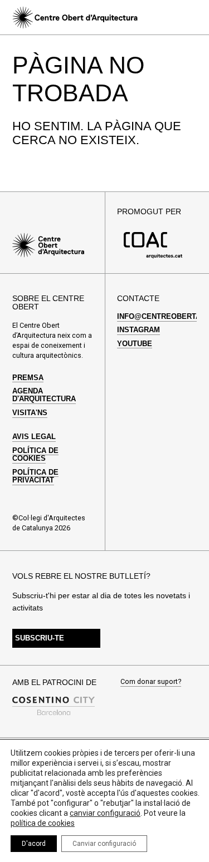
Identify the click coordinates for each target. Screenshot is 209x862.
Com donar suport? (150, 682)
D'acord (34, 844)
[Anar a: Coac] (153, 256)
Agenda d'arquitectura (44, 395)
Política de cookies (35, 454)
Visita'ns (29, 413)
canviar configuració (105, 813)
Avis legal (34, 437)
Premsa (27, 378)
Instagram (138, 330)
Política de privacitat (35, 476)
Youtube (134, 344)
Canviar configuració (104, 844)
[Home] (74, 17)
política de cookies (43, 823)
